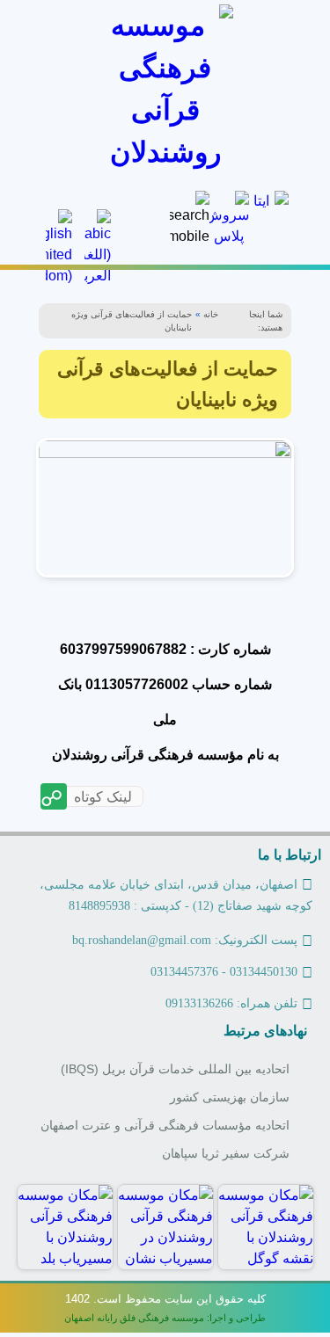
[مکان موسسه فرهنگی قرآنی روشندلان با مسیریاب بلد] (65, 1227)
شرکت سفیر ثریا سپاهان (226, 1153)
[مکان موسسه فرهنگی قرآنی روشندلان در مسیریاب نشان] (165, 1227)
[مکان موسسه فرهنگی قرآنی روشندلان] (266, 1227)
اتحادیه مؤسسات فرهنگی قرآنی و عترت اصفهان (165, 1125)
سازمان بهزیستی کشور (230, 1097)
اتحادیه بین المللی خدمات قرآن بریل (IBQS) (175, 1069)
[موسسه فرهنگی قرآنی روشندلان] (165, 88)
